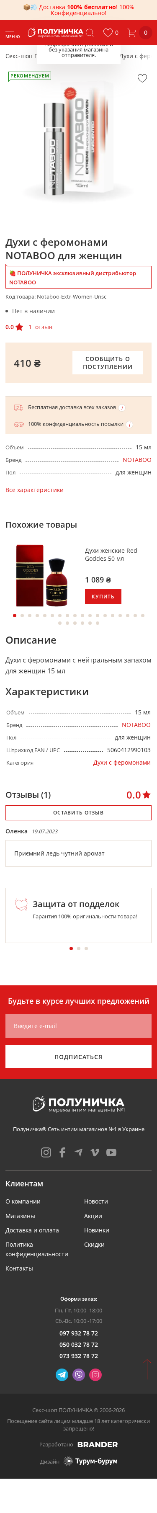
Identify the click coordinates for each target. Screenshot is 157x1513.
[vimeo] (95, 1152)
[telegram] (79, 1152)
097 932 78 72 (78, 1333)
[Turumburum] (90, 1461)
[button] (110, 33)
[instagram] (46, 1152)
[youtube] (111, 1152)
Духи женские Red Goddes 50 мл (111, 554)
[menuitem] (23, 1201)
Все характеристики (34, 490)
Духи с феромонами (122, 762)
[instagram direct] (95, 1375)
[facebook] (62, 1152)
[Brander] (97, 1444)
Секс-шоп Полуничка (35, 56)
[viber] (78, 1375)
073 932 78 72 (78, 1356)
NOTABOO (137, 460)
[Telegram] (62, 1375)
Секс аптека (92, 56)
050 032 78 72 (78, 1344)
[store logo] (56, 33)
